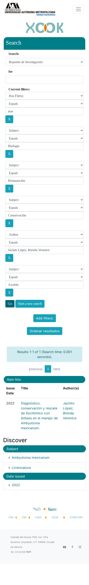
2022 (16, 485)
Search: (13, 54)
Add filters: (44, 318)
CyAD (38, 517)
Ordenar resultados (45, 331)
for (10, 71)
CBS (24, 517)
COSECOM (75, 517)
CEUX (55, 517)
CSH (10, 517)
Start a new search (30, 303)
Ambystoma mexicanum (30, 457)
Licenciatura (21, 468)
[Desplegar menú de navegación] (78, 9)
